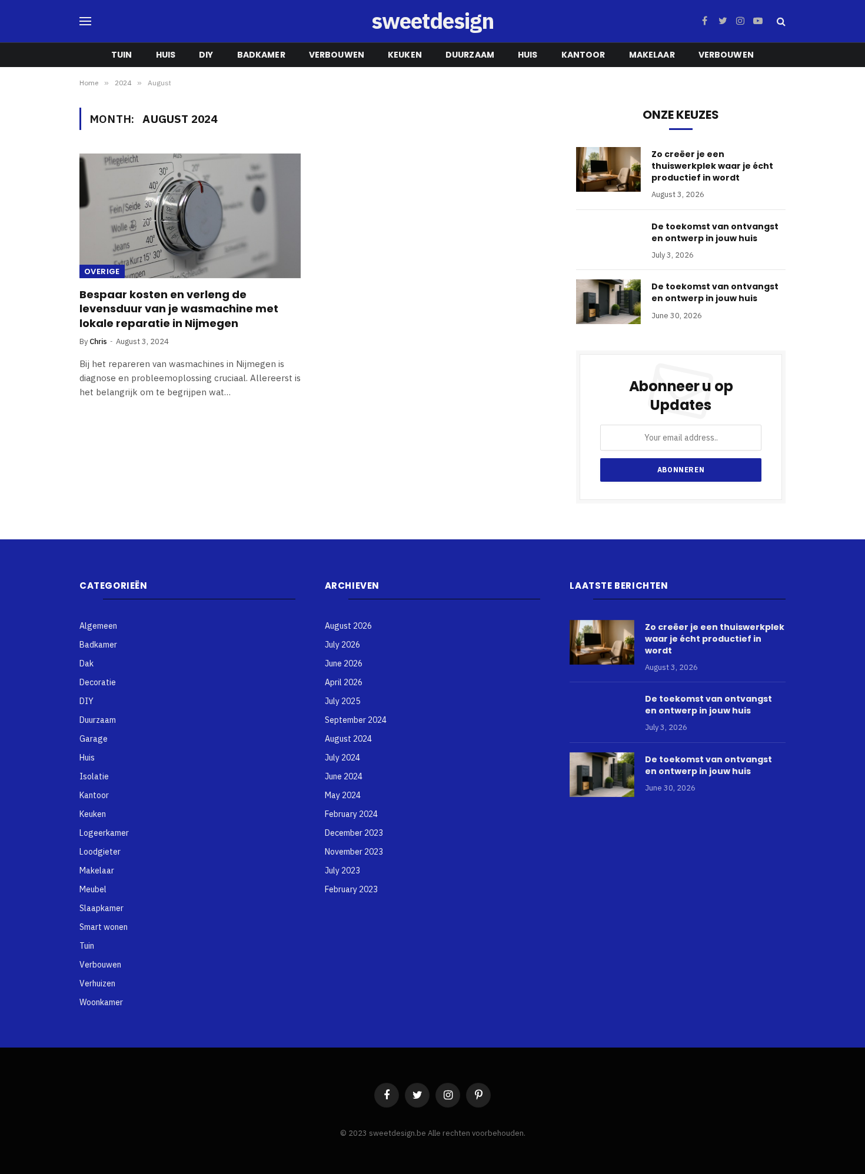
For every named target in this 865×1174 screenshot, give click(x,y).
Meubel (93, 889)
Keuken (405, 55)
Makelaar (652, 55)
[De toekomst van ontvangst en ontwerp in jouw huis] (608, 301)
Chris (98, 341)
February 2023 (351, 889)
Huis (166, 55)
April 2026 (343, 682)
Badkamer (261, 55)
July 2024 (342, 757)
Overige (102, 271)
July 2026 (342, 644)
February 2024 (351, 814)
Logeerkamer (104, 833)
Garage (93, 738)
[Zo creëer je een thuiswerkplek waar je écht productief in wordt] (608, 169)
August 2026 (348, 626)
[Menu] (85, 21)
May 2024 (343, 795)
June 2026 (343, 663)
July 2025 (342, 701)
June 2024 (343, 776)
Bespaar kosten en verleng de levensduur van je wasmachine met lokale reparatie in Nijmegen (178, 309)
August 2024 (348, 738)
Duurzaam (469, 55)
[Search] (780, 21)
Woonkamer (101, 1002)
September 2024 (356, 720)
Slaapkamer (101, 908)
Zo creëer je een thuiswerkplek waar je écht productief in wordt (712, 166)
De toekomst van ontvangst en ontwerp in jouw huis (714, 232)
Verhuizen (97, 983)
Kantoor (583, 55)
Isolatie (94, 776)
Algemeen (98, 626)
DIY (206, 55)
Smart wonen (103, 927)
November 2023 (354, 851)
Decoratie (97, 682)
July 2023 (342, 870)
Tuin (121, 55)
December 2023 (354, 833)
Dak (86, 663)
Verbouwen (336, 55)
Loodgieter (100, 851)
